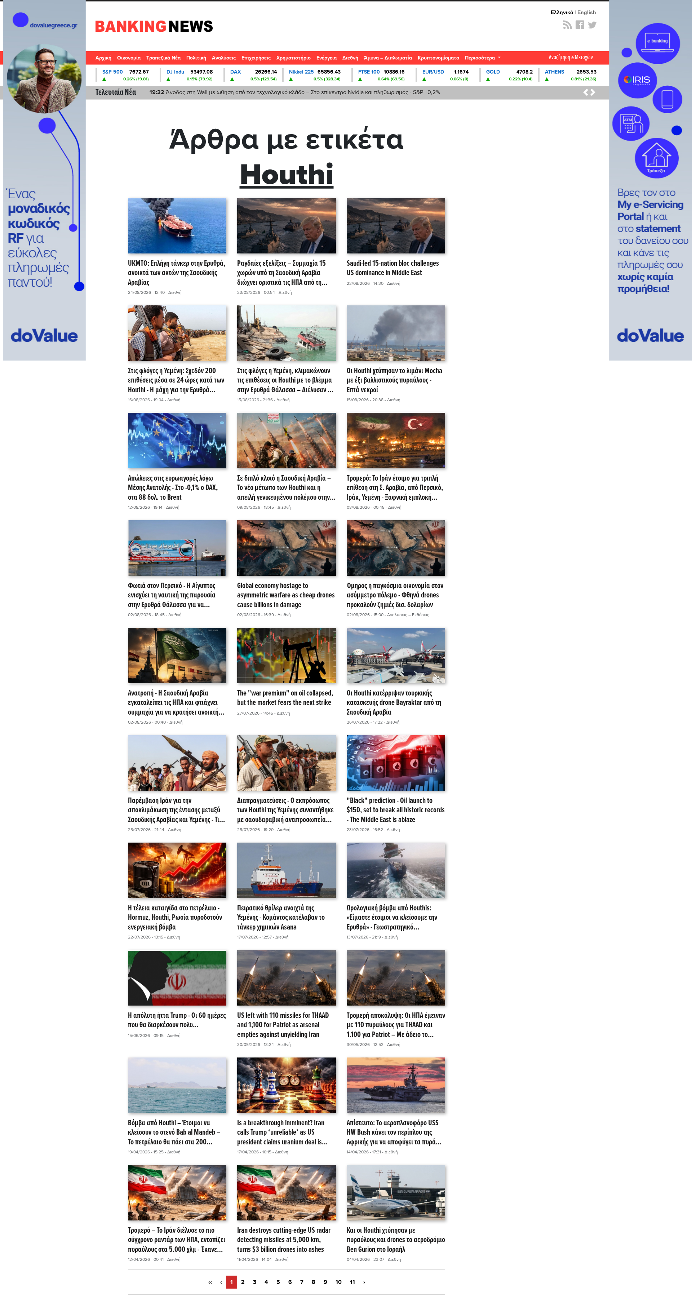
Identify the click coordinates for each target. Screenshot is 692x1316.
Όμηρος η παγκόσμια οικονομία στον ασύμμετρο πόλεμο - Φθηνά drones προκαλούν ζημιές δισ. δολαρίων (395, 596)
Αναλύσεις (224, 58)
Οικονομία (129, 58)
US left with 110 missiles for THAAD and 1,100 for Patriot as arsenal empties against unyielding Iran (283, 1025)
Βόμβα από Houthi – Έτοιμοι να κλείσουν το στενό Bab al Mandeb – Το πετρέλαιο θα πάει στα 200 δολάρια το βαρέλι (174, 1133)
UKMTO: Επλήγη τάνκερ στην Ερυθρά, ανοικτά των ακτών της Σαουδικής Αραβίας (176, 273)
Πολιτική (196, 58)
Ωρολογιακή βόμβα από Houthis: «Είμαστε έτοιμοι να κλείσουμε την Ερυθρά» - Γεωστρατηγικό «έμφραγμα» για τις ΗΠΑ (392, 918)
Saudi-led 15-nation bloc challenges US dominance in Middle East (393, 268)
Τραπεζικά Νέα (163, 58)
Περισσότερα (480, 58)
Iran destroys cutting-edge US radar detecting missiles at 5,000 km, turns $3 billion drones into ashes (284, 1240)
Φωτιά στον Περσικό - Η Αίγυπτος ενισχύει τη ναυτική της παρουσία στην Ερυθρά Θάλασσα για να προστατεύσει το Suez (172, 596)
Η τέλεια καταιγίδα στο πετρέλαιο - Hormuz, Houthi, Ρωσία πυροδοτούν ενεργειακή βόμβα (175, 918)
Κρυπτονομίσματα (438, 58)
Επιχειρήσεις (256, 58)
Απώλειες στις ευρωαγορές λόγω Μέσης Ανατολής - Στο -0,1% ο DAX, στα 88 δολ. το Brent (173, 488)
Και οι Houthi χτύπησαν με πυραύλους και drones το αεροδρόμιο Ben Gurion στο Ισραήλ (396, 1240)
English (586, 12)
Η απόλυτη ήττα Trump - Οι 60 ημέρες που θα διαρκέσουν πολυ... (177, 1020)
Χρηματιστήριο (293, 58)
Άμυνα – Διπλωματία (388, 58)
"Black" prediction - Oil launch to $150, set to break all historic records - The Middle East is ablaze (396, 810)
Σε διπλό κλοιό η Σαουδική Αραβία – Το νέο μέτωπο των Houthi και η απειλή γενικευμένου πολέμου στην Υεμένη (284, 488)
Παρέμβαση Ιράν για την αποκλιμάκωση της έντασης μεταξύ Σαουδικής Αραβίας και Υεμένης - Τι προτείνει (174, 810)
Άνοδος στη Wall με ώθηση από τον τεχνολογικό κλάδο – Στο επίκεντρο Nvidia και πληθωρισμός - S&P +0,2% (295, 92)
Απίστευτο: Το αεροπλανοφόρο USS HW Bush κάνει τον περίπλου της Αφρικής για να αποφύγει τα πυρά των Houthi (393, 1133)
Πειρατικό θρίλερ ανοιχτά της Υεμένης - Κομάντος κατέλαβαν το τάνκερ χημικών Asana (281, 918)
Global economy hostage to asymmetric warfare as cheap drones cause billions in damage (286, 596)
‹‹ (210, 1282)
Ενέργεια (326, 58)
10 (339, 1282)
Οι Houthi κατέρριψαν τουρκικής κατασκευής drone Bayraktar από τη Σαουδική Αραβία (394, 703)
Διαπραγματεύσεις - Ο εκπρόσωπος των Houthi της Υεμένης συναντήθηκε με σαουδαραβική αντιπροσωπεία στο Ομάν (285, 810)
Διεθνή (350, 58)
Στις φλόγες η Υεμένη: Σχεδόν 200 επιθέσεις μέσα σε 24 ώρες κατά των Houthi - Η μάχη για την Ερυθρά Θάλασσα (176, 381)
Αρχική (103, 58)
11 (352, 1282)
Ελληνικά (562, 12)
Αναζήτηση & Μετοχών (571, 57)
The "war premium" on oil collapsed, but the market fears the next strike (285, 698)
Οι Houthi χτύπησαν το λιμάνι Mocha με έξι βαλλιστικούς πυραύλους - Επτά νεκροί (394, 381)
